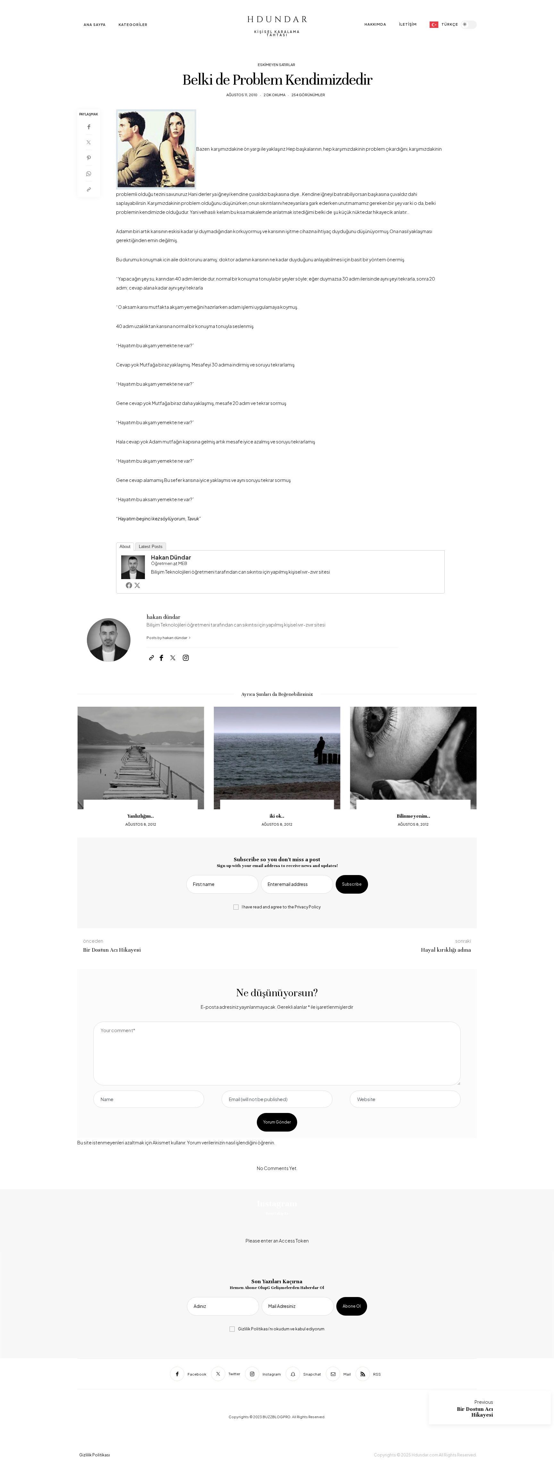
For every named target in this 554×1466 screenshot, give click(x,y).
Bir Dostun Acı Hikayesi (475, 1412)
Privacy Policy (308, 907)
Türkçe (449, 24)
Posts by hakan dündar (167, 637)
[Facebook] (88, 127)
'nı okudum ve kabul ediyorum (281, 1329)
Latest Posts (151, 546)
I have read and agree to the (281, 907)
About (125, 546)
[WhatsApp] (88, 173)
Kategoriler (133, 24)
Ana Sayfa (95, 24)
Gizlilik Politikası (253, 1329)
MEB (182, 563)
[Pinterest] (88, 158)
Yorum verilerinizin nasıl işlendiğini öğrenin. (231, 1142)
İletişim (408, 24)
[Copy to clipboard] (88, 189)
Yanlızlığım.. (140, 816)
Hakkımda (375, 24)
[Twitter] (88, 142)
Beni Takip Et (277, 1213)
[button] (86, 767)
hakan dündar (171, 557)
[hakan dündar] (133, 566)
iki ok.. (277, 816)
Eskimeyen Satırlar (276, 65)
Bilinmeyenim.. (413, 816)
